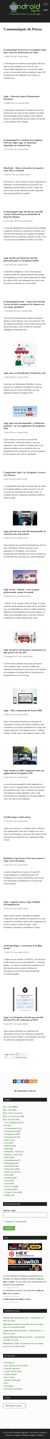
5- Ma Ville (10, 1119)
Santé (6, 1175)
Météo (6, 1149)
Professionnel (9, 1169)
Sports (6, 1184)
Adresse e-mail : (9, 1211)
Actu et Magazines (11, 1123)
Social (6, 1181)
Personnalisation (10, 1160)
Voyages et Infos (10, 1192)
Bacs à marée (9, 1377)
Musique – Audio (11, 1154)
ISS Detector (9, 1363)
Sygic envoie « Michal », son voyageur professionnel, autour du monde (21, 590)
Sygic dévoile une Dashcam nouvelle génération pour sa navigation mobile (21, 259)
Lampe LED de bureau (13, 1371)
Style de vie (8, 1186)
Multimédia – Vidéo (12, 1152)
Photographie (9, 1163)
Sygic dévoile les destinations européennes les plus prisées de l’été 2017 (25, 651)
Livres (6, 1143)
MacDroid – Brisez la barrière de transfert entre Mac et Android (24, 169)
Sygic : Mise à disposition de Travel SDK (23, 710)
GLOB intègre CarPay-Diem (17, 817)
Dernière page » (21, 1057)
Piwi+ (6, 1383)
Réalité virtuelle (10, 1172)
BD (5, 1125)
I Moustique (8, 1386)
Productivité (9, 1166)
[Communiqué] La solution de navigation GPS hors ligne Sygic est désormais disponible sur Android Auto (23, 142)
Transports (8, 1189)
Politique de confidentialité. (16, 1222)
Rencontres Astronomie (13, 1389)
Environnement (10, 1137)
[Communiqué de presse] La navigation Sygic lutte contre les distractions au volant (25, 51)
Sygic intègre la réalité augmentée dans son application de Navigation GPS (24, 771)
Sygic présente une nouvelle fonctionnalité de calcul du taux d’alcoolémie (25, 532)
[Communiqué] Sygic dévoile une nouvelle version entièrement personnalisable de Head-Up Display (23, 214)
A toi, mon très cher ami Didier (16, 1366)
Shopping (8, 1178)
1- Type (9, 1107)
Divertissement (10, 1131)
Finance (7, 1140)
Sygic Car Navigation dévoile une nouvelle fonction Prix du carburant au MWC (23, 1018)
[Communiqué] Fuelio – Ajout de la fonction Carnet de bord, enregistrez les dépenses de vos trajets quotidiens (24, 304)
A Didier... (41, 1435)
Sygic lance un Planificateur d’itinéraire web (25, 373)
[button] (46, 4)
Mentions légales (29, 1435)
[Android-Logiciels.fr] (25, 8)
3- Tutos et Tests (12, 1113)
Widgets (7, 1195)
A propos (42, 1432)
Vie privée (34, 1432)
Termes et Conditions (13, 1435)
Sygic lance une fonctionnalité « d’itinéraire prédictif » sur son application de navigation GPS (24, 426)
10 (6, 1057)
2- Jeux (9, 1110)
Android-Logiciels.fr (12, 1368)
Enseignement (9, 1134)
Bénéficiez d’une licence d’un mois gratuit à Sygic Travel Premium (24, 859)
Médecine (8, 1146)
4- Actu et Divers (12, 1116)
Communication (10, 1128)
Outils (6, 1157)
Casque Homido (10, 1374)
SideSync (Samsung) (12, 1380)
